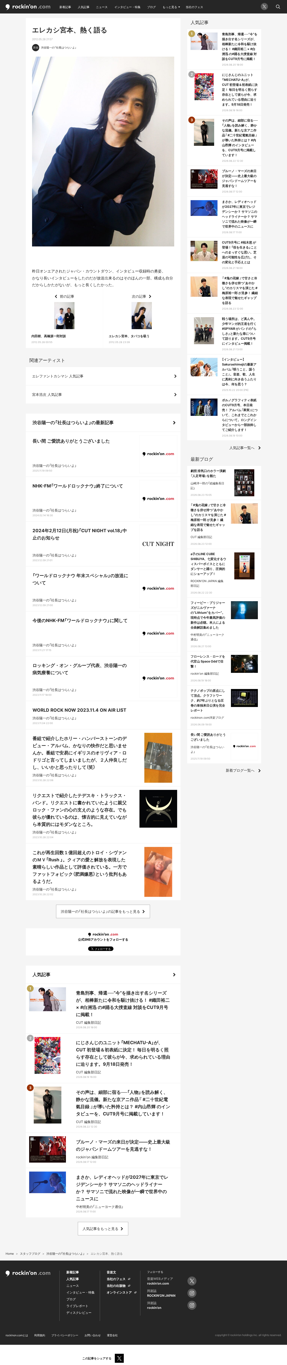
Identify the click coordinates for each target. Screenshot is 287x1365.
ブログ (151, 7)
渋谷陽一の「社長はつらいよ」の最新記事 (73, 422)
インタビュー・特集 (127, 7)
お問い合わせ (93, 1335)
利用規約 (39, 1335)
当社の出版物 (116, 1285)
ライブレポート (77, 1306)
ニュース (102, 7)
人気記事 (83, 7)
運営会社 (112, 1335)
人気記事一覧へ (241, 447)
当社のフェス (194, 7)
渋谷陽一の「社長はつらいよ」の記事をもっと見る (100, 911)
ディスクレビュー (78, 1312)
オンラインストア (119, 1292)
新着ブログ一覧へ (240, 770)
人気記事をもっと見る (100, 1228)
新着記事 (65, 7)
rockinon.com (28, 7)
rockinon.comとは (17, 1335)
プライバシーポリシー (64, 1335)
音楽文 (111, 1272)
